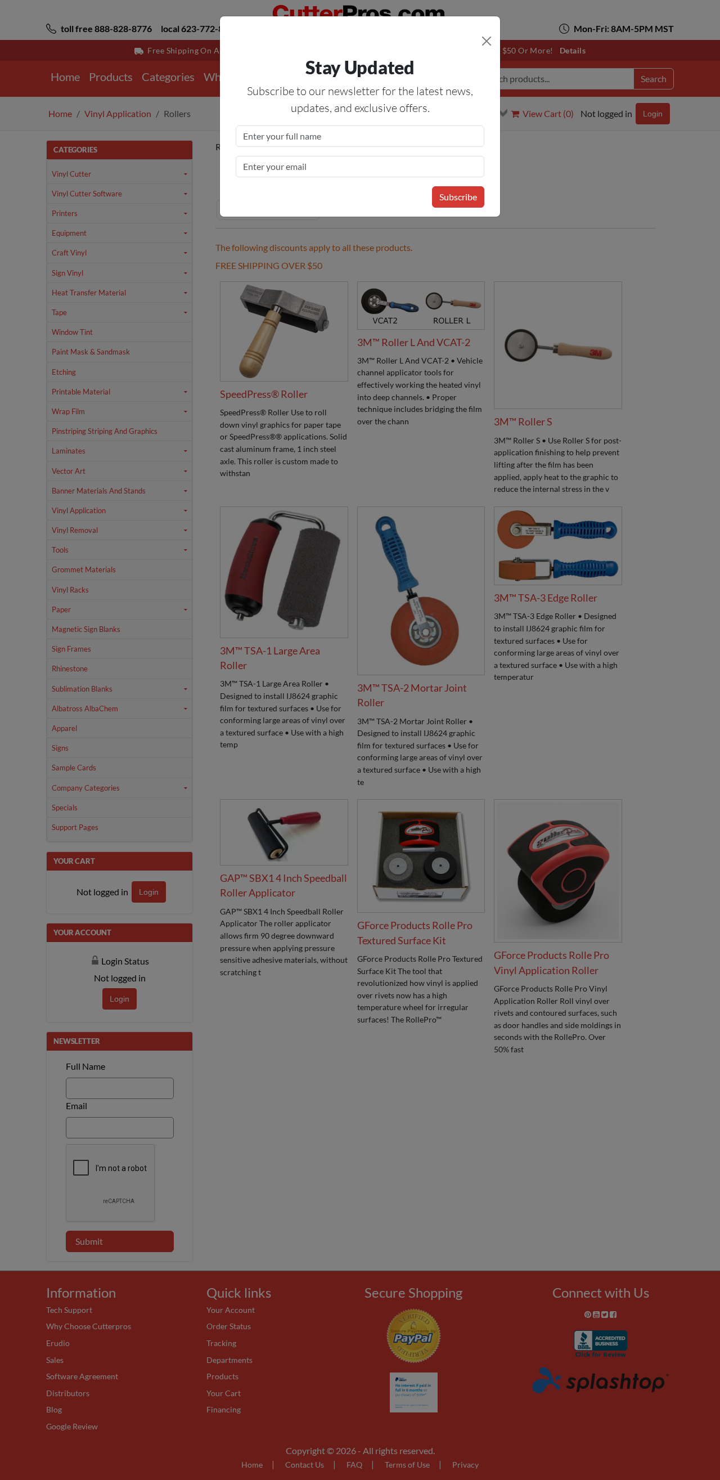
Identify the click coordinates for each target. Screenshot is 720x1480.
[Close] (486, 41)
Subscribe (458, 196)
